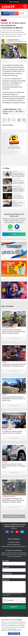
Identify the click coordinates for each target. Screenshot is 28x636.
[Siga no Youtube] (17, 532)
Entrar (14, 234)
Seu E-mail (5, 567)
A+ (25, 60)
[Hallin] (14, 268)
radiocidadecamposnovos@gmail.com (16, 546)
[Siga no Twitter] (22, 532)
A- (19, 60)
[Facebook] (16, 152)
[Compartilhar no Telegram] (19, 120)
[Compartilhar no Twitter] (9, 120)
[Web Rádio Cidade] (14, 290)
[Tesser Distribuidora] (14, 250)
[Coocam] (14, 13)
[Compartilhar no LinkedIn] (24, 120)
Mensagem (5, 580)
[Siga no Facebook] (7, 532)
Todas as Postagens (14, 516)
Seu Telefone (7, 573)
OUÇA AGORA (13, 1)
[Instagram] (11, 152)
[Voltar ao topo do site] (25, 349)
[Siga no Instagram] (12, 532)
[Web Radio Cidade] (8, 7)
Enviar (13, 607)
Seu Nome (5, 560)
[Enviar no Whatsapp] (14, 120)
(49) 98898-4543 (15, 544)
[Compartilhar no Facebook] (4, 120)
